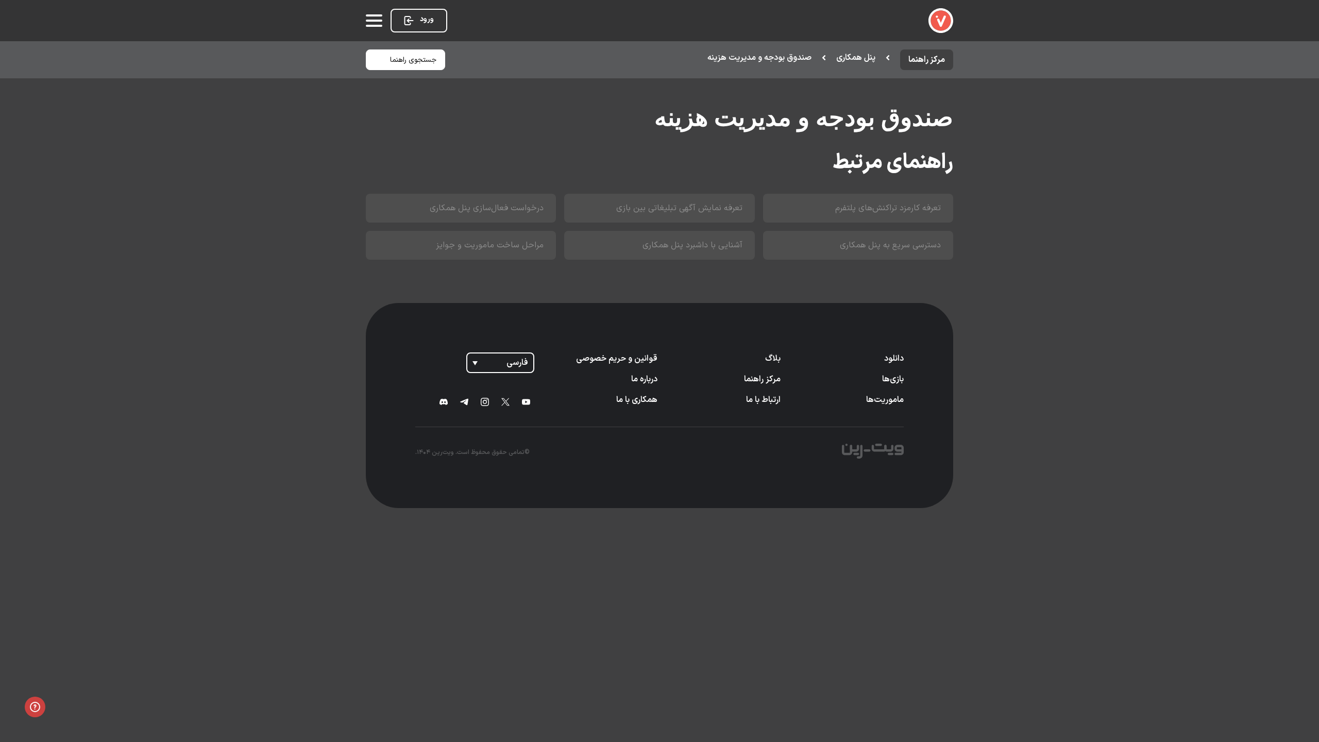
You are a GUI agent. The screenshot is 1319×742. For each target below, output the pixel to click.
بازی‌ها (893, 379)
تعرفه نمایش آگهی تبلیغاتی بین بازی (679, 208)
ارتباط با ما (763, 400)
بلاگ (773, 358)
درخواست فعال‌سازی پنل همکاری (487, 208)
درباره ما (644, 379)
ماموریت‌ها (885, 400)
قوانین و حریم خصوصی (616, 358)
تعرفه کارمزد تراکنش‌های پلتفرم (888, 208)
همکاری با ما (636, 400)
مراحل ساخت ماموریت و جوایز (490, 245)
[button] (767, 58)
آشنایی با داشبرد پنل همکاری (692, 245)
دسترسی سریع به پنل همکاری (890, 245)
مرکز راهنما (762, 379)
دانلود (894, 358)
